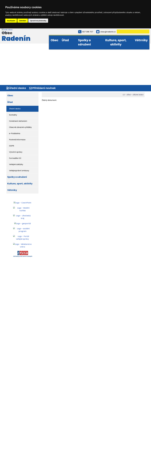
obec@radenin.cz (108, 32)
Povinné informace (17, 139)
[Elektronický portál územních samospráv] (23, 254)
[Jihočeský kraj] (22, 217)
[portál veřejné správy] (22, 237)
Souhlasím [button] (11, 21)
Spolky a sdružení (84, 42)
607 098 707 (87, 32)
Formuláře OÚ (15, 158)
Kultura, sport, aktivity (115, 42)
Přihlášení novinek (44, 88)
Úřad (65, 40)
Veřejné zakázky (16, 164)
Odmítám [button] (22, 21)
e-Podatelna (14, 133)
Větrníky (141, 40)
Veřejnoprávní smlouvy (19, 170)
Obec (54, 40)
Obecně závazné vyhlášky (20, 127)
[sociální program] (22, 230)
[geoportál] (22, 223)
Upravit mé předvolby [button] (38, 21)
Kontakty (13, 115)
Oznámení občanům (18, 121)
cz (124, 95)
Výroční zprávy (15, 152)
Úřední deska (17, 88)
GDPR (11, 146)
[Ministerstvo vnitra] (22, 245)
